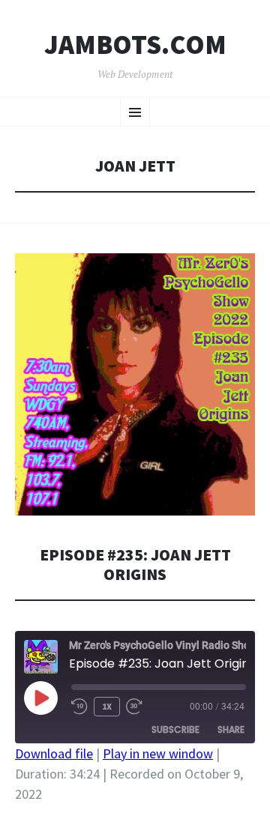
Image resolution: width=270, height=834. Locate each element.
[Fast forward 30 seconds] (134, 706)
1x (107, 706)
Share (231, 729)
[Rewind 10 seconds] (79, 706)
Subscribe (176, 729)
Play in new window (158, 753)
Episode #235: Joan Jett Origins (135, 564)
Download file (54, 753)
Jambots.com (135, 45)
